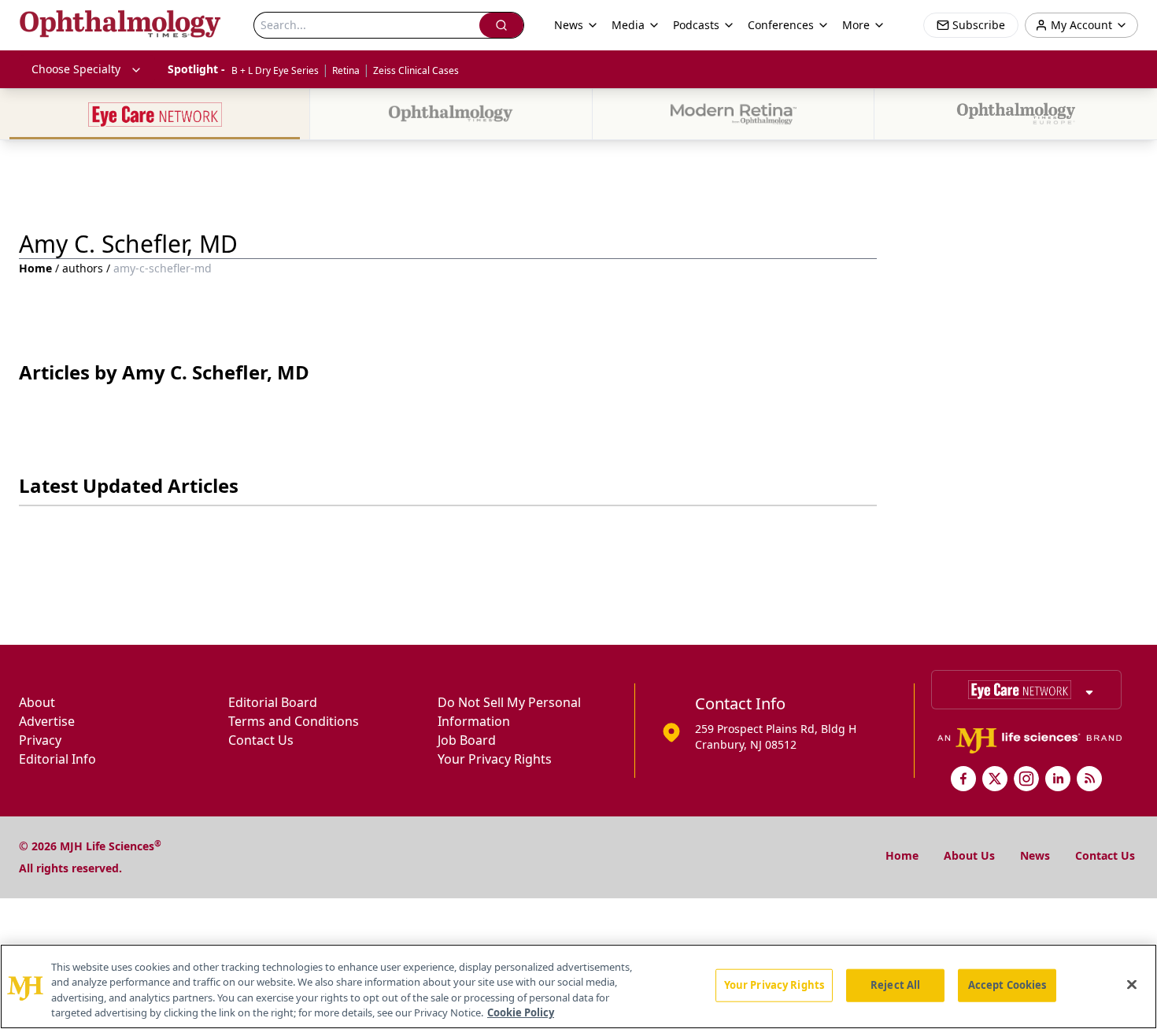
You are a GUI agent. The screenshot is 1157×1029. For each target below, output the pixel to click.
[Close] (1131, 984)
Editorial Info (57, 759)
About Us (969, 855)
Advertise (47, 721)
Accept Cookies (1007, 985)
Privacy (40, 740)
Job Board (467, 740)
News (1035, 855)
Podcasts (696, 24)
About (37, 702)
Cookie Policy (520, 1012)
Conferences (781, 24)
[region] (578, 986)
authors (82, 268)
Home (35, 268)
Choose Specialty (75, 68)
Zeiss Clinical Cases (416, 70)
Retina (346, 70)
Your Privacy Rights (495, 759)
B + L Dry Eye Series (275, 70)
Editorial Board (272, 702)
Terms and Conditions (293, 721)
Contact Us (261, 740)
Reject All (895, 985)
